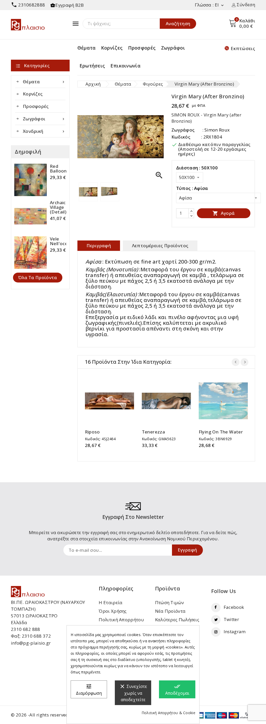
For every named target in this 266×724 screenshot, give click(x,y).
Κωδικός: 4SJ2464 (100, 438)
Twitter (231, 619)
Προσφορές (142, 48)
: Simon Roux (216, 130)
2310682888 (28, 5)
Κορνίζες (112, 48)
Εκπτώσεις (243, 48)
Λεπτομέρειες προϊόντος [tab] (160, 246)
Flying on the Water (221, 432)
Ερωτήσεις (92, 66)
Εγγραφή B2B (69, 5)
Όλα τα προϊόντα (37, 277)
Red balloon (58, 168)
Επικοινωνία (125, 66)
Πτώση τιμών (169, 602)
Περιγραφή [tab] (99, 246)
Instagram (235, 632)
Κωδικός (180, 137)
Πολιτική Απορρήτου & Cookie (168, 712)
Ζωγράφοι (173, 48)
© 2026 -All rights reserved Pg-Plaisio (51, 715)
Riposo (92, 432)
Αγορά (223, 213)
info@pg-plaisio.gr (31, 643)
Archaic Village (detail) (58, 207)
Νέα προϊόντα (170, 611)
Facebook (234, 607)
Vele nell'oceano (63, 241)
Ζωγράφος (183, 130)
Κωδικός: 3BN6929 (215, 438)
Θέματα (86, 48)
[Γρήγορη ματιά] (114, 400)
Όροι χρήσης (113, 611)
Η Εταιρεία (110, 602)
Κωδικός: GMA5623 (159, 438)
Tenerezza (153, 432)
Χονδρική (44, 131)
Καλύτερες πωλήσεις (177, 620)
